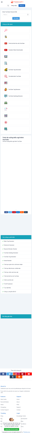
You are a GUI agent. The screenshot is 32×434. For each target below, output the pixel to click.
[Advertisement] (16, 161)
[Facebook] (6, 212)
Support (19, 407)
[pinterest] (22, 373)
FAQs (18, 404)
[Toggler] (2, 2)
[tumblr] (13, 376)
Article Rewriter (8, 260)
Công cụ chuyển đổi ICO (10, 291)
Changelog (3, 407)
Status (2, 404)
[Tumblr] (26, 212)
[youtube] (29, 373)
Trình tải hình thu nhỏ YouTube (11, 276)
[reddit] (19, 376)
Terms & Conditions (21, 423)
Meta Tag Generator (9, 241)
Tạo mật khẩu (7, 287)
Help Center (4, 399)
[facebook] (3, 373)
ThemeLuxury (26, 432)
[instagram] (16, 373)
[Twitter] (10, 212)
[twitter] (10, 373)
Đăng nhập (14, 5)
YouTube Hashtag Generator (11, 252)
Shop (2, 416)
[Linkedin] (18, 212)
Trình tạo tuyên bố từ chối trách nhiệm (13, 264)
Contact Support (5, 409)
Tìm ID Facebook (8, 283)
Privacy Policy (20, 426)
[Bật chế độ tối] (8, 5)
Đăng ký (22, 5)
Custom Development (22, 418)
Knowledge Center (21, 416)
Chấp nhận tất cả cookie (11, 429)
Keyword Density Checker (10, 249)
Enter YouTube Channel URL (9, 12)
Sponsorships (20, 421)
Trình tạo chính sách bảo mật (11, 272)
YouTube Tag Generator (10, 256)
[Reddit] (22, 212)
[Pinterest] (14, 212)
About (18, 402)
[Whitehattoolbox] (17, 2)
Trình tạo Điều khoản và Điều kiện (12, 268)
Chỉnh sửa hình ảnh (8, 280)
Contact (18, 409)
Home (18, 399)
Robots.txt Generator (9, 245)
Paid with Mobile (5, 402)
